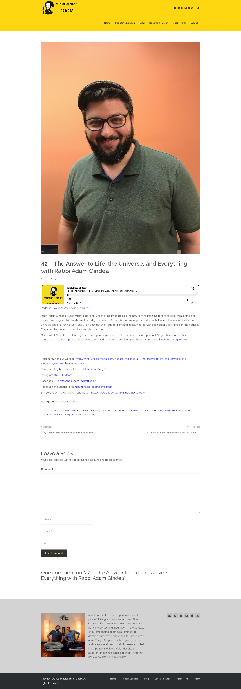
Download (84, 308)
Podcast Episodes (125, 23)
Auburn (108, 410)
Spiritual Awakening (86, 414)
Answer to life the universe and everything (81, 410)
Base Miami (120, 410)
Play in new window (64, 308)
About (194, 23)
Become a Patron (158, 23)
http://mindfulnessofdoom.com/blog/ (82, 369)
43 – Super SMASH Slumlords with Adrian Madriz (70, 432)
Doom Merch (179, 23)
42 (45, 410)
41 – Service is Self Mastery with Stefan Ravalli (171, 432)
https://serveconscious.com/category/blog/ (163, 339)
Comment (47, 469)
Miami (188, 410)
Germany (157, 410)
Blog (142, 23)
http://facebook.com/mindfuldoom (75, 380)
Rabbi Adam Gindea (53, 414)
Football (145, 410)
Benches (134, 410)
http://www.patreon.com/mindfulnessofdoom (118, 392)
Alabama (55, 410)
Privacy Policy (117, 656)
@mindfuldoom (63, 375)
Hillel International (174, 410)
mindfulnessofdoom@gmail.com (93, 386)
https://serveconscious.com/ (82, 339)
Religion (69, 414)
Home (107, 23)
